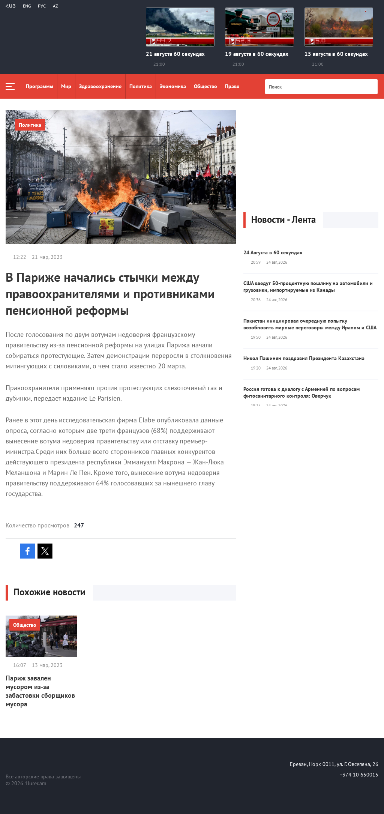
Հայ (11, 6)
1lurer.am (35, 783)
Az (55, 6)
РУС (42, 6)
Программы (39, 86)
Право (232, 86)
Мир (66, 86)
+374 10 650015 (359, 774)
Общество (205, 86)
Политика (140, 86)
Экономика (173, 86)
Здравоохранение (100, 86)
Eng (27, 6)
